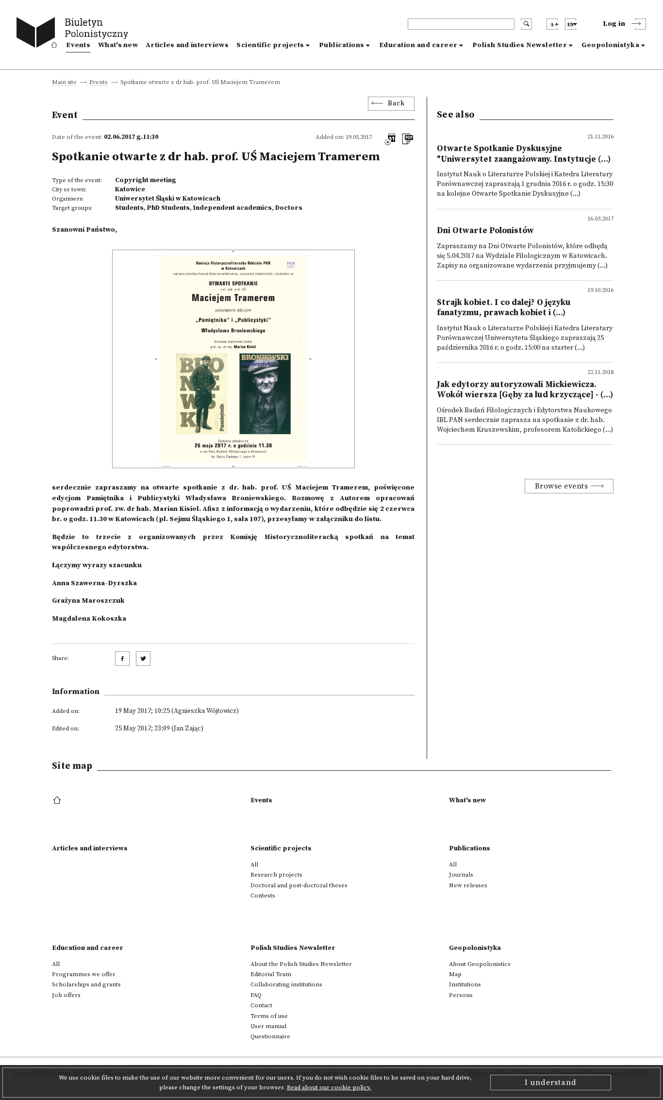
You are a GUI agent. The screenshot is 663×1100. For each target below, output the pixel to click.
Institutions (465, 984)
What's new (118, 45)
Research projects (276, 875)
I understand (551, 1082)
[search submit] (526, 24)
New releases (468, 885)
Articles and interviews (187, 45)
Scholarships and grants (86, 984)
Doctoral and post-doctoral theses (299, 885)
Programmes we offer (84, 974)
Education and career (418, 45)
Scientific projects (270, 45)
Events (78, 45)
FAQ (256, 995)
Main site (64, 83)
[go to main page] (74, 34)
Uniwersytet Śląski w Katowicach (167, 198)
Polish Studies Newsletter (519, 45)
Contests (262, 895)
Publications (342, 45)
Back (396, 103)
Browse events (561, 486)
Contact (261, 1005)
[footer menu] (58, 801)
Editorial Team (270, 974)
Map (455, 974)
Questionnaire (270, 1036)
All (254, 864)
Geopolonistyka (610, 45)
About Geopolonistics (480, 964)
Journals (461, 875)
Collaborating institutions (286, 984)
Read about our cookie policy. (329, 1087)
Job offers (66, 995)
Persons (461, 995)
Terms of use (269, 1016)
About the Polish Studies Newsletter (301, 964)
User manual (268, 1026)
